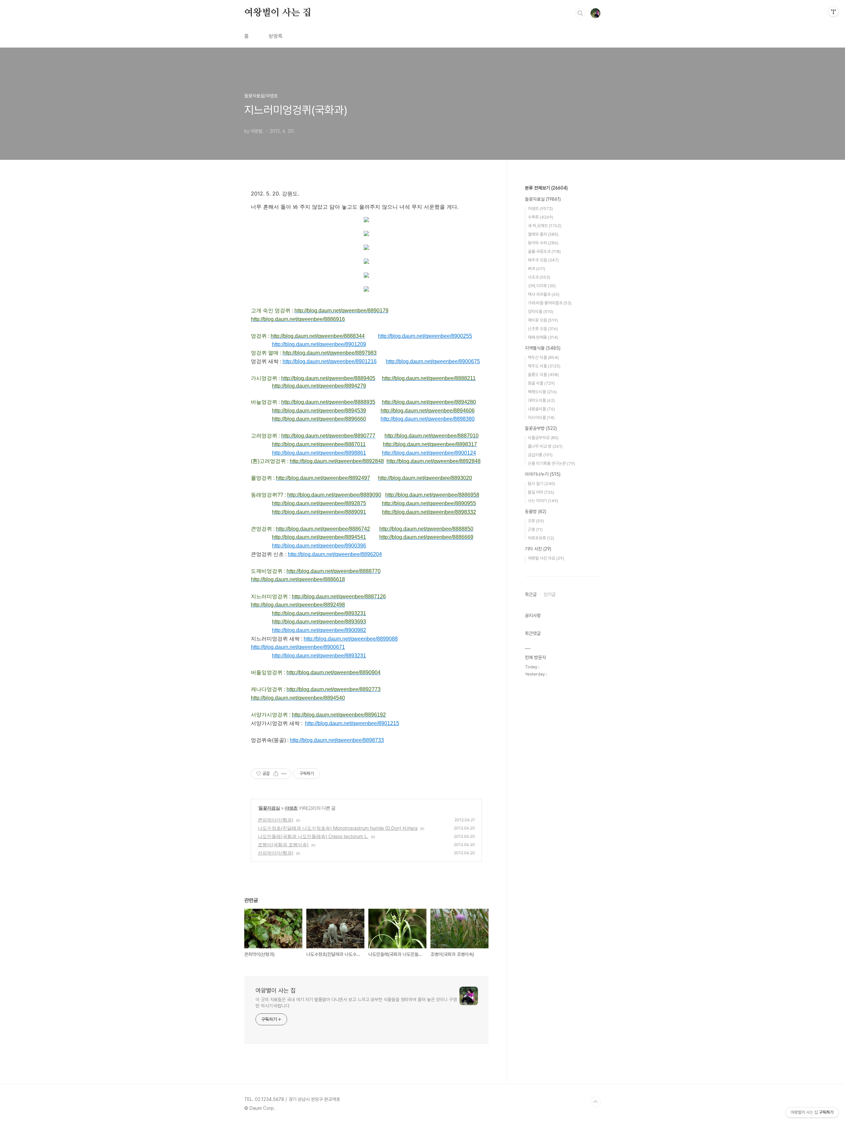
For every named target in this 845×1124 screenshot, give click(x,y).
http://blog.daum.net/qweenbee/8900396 (319, 545)
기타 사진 (538, 548)
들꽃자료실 (269, 808)
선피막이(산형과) (275, 853)
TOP (595, 1102)
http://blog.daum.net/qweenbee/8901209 (319, 344)
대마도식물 (541, 400)
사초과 (539, 277)
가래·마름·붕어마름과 (549, 302)
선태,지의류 (542, 285)
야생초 (291, 808)
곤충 (535, 529)
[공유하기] (276, 774)
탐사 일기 (541, 483)
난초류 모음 (543, 328)
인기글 (550, 594)
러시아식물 (541, 417)
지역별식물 (542, 348)
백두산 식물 (543, 357)
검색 (580, 13)
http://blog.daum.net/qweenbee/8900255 (425, 336)
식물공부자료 (543, 437)
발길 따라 (541, 492)
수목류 (540, 217)
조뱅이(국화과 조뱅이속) (283, 844)
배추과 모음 (543, 260)
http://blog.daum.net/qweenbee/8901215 (352, 723)
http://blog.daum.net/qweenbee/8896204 (335, 554)
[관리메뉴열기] (833, 12)
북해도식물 (542, 391)
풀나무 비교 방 (545, 446)
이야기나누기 (542, 474)
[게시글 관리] (284, 774)
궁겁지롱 (540, 454)
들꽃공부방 (541, 428)
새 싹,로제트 (544, 225)
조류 (536, 520)
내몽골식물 (541, 408)
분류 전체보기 (546, 188)
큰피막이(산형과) (275, 820)
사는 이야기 (543, 500)
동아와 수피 (543, 242)
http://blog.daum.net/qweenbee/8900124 (429, 453)
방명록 (276, 36)
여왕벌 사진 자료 (546, 558)
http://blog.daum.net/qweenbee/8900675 (433, 361)
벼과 (536, 268)
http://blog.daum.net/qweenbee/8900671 (298, 647)
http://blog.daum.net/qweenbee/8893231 (319, 655)
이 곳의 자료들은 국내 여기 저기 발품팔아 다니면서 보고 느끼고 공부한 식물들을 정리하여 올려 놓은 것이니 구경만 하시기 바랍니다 (356, 1002)
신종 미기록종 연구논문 (551, 463)
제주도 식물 (544, 366)
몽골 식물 (541, 383)
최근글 (531, 594)
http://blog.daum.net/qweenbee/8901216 (330, 361)
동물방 (535, 511)
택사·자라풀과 (543, 294)
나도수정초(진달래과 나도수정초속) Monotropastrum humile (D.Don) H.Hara (338, 828)
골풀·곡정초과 (544, 251)
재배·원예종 (543, 337)
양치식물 (540, 311)
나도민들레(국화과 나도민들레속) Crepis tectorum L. (313, 836)
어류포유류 (541, 538)
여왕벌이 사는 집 (277, 13)
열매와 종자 (543, 234)
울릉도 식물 (543, 374)
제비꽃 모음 (543, 320)
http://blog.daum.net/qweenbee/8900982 (319, 630)
